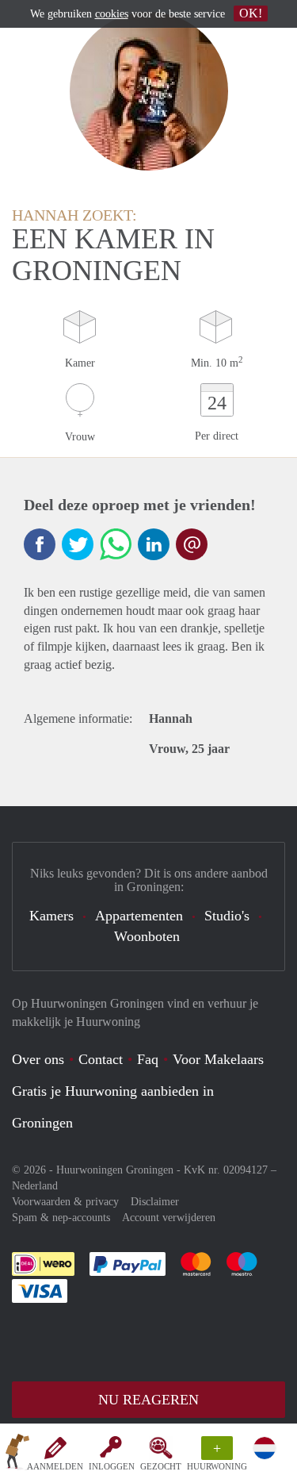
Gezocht (160, 1466)
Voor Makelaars (218, 1059)
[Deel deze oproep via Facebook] (39, 544)
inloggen (112, 1466)
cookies (111, 14)
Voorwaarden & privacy (65, 1202)
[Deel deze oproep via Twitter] (77, 544)
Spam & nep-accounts (61, 1218)
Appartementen (139, 916)
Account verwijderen (168, 1218)
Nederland (35, 1186)
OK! (250, 13)
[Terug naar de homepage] (17, 1454)
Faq (147, 1059)
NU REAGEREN (148, 1400)
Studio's (226, 916)
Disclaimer (155, 1202)
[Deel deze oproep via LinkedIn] (153, 544)
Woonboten (147, 936)
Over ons (38, 1059)
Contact (100, 1059)
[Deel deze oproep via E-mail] (192, 544)
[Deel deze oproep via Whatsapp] (115, 544)
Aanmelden (55, 1466)
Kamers (51, 916)
